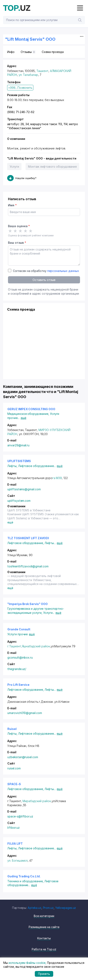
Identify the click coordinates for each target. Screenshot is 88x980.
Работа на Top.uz (44, 949)
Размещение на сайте (44, 927)
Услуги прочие (17, 634)
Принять (44, 974)
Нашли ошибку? (25, 178)
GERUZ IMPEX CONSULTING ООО (31, 409)
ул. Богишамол (17, 860)
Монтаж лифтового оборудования (52, 166)
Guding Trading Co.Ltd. (24, 876)
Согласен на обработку (46, 271)
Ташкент (42, 71)
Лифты (12, 466)
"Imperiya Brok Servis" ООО (27, 604)
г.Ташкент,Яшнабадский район (28, 646)
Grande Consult (18, 629)
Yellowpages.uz (65, 907)
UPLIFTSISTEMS (19, 461)
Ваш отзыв (17, 242)
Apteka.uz (34, 907)
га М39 (57, 478)
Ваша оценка (19, 226)
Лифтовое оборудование (37, 466)
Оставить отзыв (44, 280)
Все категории (44, 916)
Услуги (14, 166)
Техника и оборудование (25, 881)
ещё (23, 418)
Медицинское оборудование (28, 413)
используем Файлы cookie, (27, 962)
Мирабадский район (37, 801)
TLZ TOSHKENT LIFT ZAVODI (28, 538)
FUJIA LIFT (15, 843)
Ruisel (12, 729)
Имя (12, 205)
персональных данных (63, 271)
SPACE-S (14, 784)
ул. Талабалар (28, 74)
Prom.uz (48, 907)
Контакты (44, 938)
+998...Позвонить (20, 87)
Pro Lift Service (18, 684)
